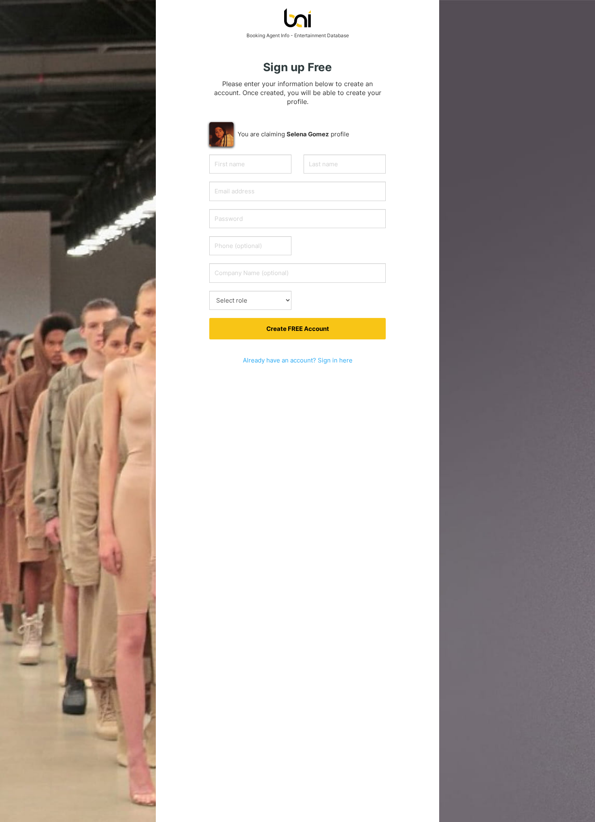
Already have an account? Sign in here (298, 360)
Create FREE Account (297, 329)
